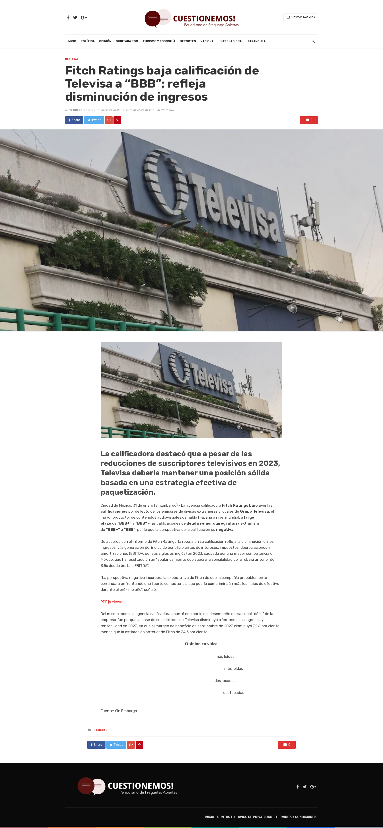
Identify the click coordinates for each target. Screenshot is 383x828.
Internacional (231, 41)
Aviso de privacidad (255, 817)
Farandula (257, 41)
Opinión (105, 41)
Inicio (71, 41)
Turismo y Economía (159, 41)
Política (88, 41)
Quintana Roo (127, 41)
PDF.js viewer (112, 602)
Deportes (188, 41)
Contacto (226, 817)
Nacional (207, 41)
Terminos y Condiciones (296, 817)
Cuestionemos (84, 109)
